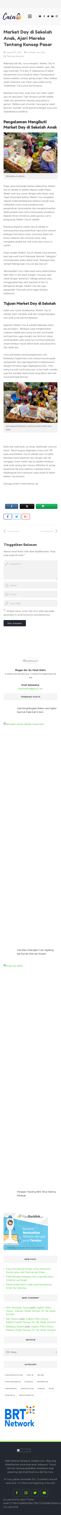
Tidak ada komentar (15, 56)
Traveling (9, 1395)
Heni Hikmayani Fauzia (18, 1307)
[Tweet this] (17, 516)
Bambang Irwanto (15, 1326)
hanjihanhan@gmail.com (30, 688)
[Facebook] (44, 16)
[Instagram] (56, 16)
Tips (49, 1389)
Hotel (29, 1375)
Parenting (41, 1382)
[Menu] (30, 16)
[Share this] (8, 516)
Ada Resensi (12, 1318)
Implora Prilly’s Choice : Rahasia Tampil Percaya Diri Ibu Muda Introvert (30, 1311)
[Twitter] (48, 16)
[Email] (40, 16)
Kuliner (27, 1382)
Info (39, 1375)
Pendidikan (9, 1389)
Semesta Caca (26, 1389)
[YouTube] (52, 16)
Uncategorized (25, 1395)
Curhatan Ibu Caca (36, 52)
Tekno (40, 1389)
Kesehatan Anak (11, 1382)
